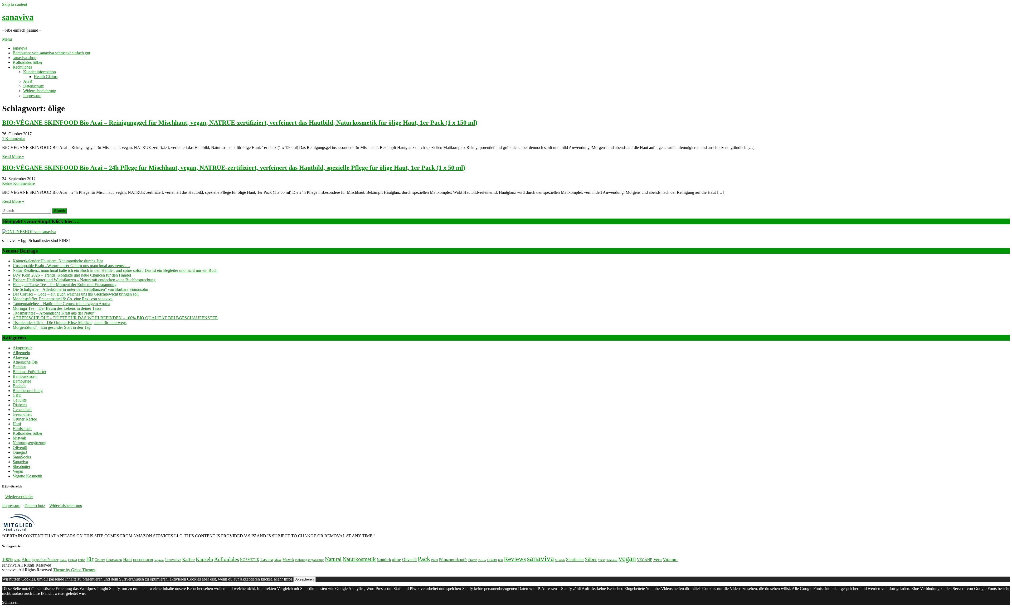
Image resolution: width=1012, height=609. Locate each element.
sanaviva (17, 17)
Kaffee (188, 559)
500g (17, 560)
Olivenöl (20, 447)
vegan (627, 558)
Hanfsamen (22, 428)
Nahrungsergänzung (29, 443)
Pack (424, 558)
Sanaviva (20, 462)
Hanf (17, 424)
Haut (127, 559)
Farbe (81, 560)
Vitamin (670, 559)
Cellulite (20, 400)
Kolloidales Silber (27, 62)
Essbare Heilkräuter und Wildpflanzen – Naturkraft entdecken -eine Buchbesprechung (84, 280)
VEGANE (644, 560)
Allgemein (21, 352)
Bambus (19, 367)
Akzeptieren (304, 579)
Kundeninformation (39, 72)
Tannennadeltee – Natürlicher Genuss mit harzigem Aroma (61, 303)
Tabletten (611, 560)
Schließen (10, 602)
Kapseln (204, 559)
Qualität (492, 560)
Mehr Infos (283, 579)
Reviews (515, 558)
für (90, 559)
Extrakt (72, 560)
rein (500, 560)
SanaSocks (22, 457)
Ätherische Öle (25, 362)
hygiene (159, 560)
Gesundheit (22, 409)
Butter (63, 560)
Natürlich (384, 560)
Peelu (434, 560)
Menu (7, 39)
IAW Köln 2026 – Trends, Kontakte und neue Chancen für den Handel (72, 275)
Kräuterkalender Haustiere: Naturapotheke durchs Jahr (58, 261)
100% (7, 559)
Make (277, 560)
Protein (472, 560)
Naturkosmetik (359, 559)
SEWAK (560, 560)
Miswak (19, 438)
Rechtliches (22, 67)
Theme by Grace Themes (74, 570)
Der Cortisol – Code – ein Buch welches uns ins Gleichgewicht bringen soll (76, 294)
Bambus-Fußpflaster (29, 371)
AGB (27, 81)
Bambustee (22, 381)
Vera (657, 559)
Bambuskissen (25, 376)
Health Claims (45, 76)
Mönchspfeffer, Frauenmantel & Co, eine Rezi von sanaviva (63, 299)
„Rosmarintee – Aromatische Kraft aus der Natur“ (54, 313)
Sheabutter (21, 466)
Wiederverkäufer (19, 496)
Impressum (32, 95)
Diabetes (20, 405)
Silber (591, 559)
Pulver (482, 560)
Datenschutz (33, 86)
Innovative (173, 560)
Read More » (13, 156)
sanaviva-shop (24, 57)
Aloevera (20, 357)
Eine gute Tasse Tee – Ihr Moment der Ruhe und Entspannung (64, 284)
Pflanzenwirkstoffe (453, 560)
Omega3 (20, 452)
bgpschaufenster (45, 559)
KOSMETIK (249, 560)
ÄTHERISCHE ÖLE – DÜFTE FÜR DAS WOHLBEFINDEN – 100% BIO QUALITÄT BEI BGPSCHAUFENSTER (115, 318)
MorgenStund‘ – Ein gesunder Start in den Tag (51, 327)
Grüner (100, 560)
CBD (17, 395)
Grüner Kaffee (25, 419)
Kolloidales (226, 559)
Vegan (18, 471)
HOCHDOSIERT (143, 560)
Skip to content (14, 4)
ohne (396, 559)
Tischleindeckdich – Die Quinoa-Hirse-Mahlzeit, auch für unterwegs (69, 322)
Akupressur (22, 348)
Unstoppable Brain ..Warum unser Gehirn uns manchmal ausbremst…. (71, 265)
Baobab (19, 386)
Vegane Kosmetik (27, 476)
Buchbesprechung (28, 390)
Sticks (601, 560)
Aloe (26, 559)
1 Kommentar (13, 138)
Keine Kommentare (18, 183)
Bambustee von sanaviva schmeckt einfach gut (51, 53)
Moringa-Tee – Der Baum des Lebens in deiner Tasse (57, 308)
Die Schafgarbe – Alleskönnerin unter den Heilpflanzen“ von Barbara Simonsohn (80, 289)
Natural (333, 559)
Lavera (266, 559)
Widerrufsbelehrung (39, 91)
